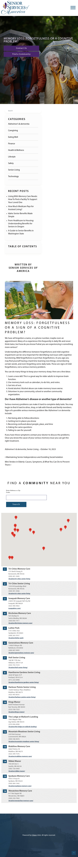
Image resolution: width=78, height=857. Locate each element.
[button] (44, 548)
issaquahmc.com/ (14, 608)
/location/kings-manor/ (16, 712)
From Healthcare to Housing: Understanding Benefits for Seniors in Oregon (21, 224)
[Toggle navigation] (73, 7)
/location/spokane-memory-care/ (19, 786)
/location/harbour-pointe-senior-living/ (22, 697)
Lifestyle (12, 157)
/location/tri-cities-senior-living (19, 579)
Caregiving (13, 131)
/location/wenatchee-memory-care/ (20, 801)
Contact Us (21, 48)
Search (16, 504)
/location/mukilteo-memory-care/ (20, 756)
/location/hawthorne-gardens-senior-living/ (23, 682)
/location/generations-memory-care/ (21, 653)
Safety (11, 163)
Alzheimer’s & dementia (18, 124)
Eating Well (13, 137)
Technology (13, 176)
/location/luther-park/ (16, 638)
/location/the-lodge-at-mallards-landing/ (22, 727)
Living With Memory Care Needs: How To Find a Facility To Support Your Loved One (22, 199)
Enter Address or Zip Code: (13, 491)
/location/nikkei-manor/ (16, 771)
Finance (11, 144)
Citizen (34, 835)
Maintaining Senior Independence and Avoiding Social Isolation (34, 457)
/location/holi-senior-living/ (18, 667)
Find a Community (21, 54)
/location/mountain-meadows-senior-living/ (23, 741)
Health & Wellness (16, 150)
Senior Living (14, 170)
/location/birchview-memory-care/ (20, 623)
